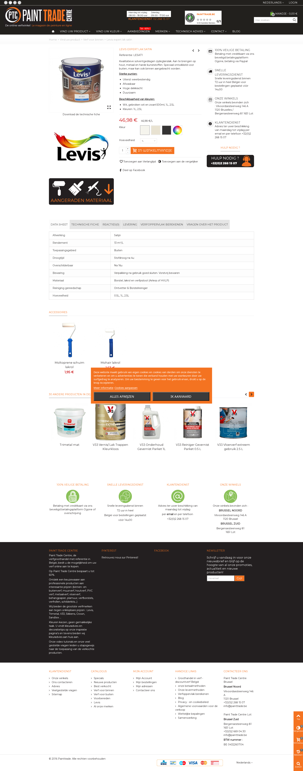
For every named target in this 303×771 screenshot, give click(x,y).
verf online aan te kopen (64, 566)
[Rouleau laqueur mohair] (110, 340)
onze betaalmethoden (191, 685)
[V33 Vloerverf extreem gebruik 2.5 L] (233, 422)
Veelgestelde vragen (64, 690)
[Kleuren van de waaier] (177, 130)
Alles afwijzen (122, 396)
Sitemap (56, 694)
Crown (80, 613)
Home (53, 39)
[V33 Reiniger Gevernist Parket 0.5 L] (192, 422)
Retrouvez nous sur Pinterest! (120, 557)
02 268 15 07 (161, 19)
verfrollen (54, 601)
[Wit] (144, 130)
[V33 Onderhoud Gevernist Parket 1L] (151, 422)
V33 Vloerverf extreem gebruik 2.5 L (233, 447)
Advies (55, 686)
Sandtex (54, 617)
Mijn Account (143, 678)
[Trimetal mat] (69, 422)
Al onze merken (103, 706)
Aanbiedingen (138, 30)
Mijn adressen (144, 686)
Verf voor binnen (93, 39)
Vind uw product (74, 31)
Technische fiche (85, 224)
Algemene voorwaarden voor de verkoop (196, 708)
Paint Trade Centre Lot (237, 714)
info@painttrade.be (235, 706)
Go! (239, 578)
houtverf (80, 590)
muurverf (68, 590)
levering (130, 224)
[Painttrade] (39, 16)
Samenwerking (187, 717)
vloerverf (74, 594)
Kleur (122, 127)
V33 (62, 613)
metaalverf (61, 594)
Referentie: (126, 55)
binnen (77, 587)
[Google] (19, 2)
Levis (90, 610)
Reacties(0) (111, 224)
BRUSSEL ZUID (230, 523)
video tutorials (64, 641)
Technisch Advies (189, 31)
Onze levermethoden (190, 690)
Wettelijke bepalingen (191, 713)
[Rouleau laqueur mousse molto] (69, 340)
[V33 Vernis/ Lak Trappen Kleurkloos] (110, 422)
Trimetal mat (69, 444)
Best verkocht (102, 686)
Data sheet (59, 224)
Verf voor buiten (103, 694)
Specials (98, 678)
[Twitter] (10, 2)
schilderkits (68, 601)
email (170, 514)
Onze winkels (59, 678)
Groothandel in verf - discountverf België (189, 680)
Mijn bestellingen (146, 682)
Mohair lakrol (110, 362)
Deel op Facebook (134, 170)
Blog (236, 31)
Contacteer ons (145, 690)
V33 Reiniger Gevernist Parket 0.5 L (192, 447)
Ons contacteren (61, 682)
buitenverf (55, 590)
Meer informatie (103, 387)
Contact (217, 31)
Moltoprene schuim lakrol (69, 365)
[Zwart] (166, 130)
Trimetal (54, 613)
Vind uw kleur (107, 31)
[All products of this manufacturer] (81, 147)
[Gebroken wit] (155, 130)
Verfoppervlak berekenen (162, 224)
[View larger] (109, 107)
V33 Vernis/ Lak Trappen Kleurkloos (110, 447)
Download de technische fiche (81, 114)
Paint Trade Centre (60, 555)
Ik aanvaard (181, 396)
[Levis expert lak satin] (81, 80)
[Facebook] (6, 2)
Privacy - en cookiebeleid (192, 702)
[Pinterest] (15, 2)
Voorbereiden (101, 698)
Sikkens (70, 613)
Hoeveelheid (127, 140)
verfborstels (86, 598)
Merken (161, 31)
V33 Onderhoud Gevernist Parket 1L (151, 447)
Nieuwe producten (105, 682)
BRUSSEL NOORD (230, 510)
